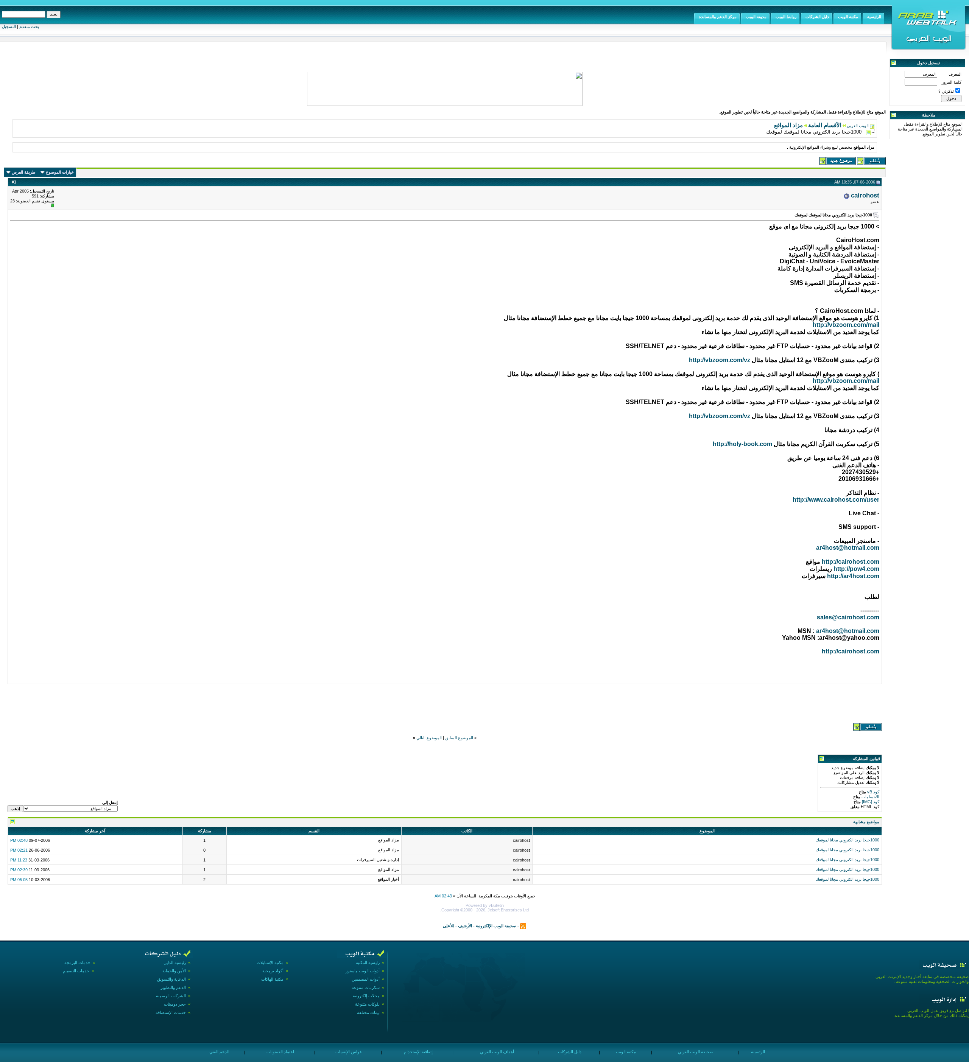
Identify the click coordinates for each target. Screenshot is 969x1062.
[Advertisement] (445, 703)
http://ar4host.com (853, 576)
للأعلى (448, 926)
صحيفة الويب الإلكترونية (496, 926)
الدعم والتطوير (173, 987)
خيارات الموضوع (60, 172)
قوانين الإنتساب (347, 1052)
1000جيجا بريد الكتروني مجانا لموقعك (847, 840)
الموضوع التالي (429, 737)
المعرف (955, 74)
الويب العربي (858, 125)
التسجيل (9, 26)
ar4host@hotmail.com (847, 547)
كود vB (872, 792)
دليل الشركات (569, 1052)
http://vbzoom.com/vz (719, 360)
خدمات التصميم (76, 971)
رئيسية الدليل (175, 962)
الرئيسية (757, 1052)
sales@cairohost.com (848, 617)
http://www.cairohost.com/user (836, 499)
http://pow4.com (856, 569)
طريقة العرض (24, 172)
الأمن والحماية (174, 971)
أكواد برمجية (273, 971)
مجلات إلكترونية (366, 996)
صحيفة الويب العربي (695, 1052)
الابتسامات (869, 797)
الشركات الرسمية (171, 996)
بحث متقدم (29, 26)
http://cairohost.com (850, 561)
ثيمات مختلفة (368, 1012)
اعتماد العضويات (279, 1052)
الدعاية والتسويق (171, 979)
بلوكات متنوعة (367, 1004)
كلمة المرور (951, 82)
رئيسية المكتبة (368, 962)
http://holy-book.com (742, 444)
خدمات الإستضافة (171, 1012)
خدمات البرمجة (77, 962)
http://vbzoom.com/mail (846, 325)
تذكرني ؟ (946, 91)
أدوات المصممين (366, 979)
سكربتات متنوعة (366, 987)
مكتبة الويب (625, 1052)
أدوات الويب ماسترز (363, 971)
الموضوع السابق (459, 737)
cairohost (865, 195)
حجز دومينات (175, 1004)
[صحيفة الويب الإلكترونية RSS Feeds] (523, 926)
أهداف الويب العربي (496, 1052)
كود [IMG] (870, 801)
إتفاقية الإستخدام (418, 1052)
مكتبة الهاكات (272, 979)
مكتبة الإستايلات (270, 962)
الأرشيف (465, 926)
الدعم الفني (218, 1052)
